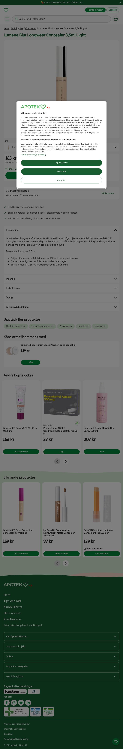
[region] (61, 145)
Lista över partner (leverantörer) (33, 155)
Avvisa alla (61, 171)
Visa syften (61, 180)
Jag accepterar (61, 163)
